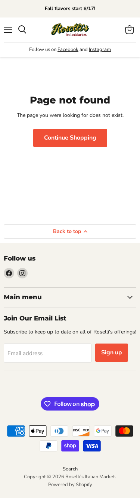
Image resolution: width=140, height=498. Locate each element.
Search (70, 469)
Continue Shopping (70, 138)
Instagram (100, 49)
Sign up (111, 352)
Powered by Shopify (70, 484)
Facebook (67, 49)
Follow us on (43, 49)
